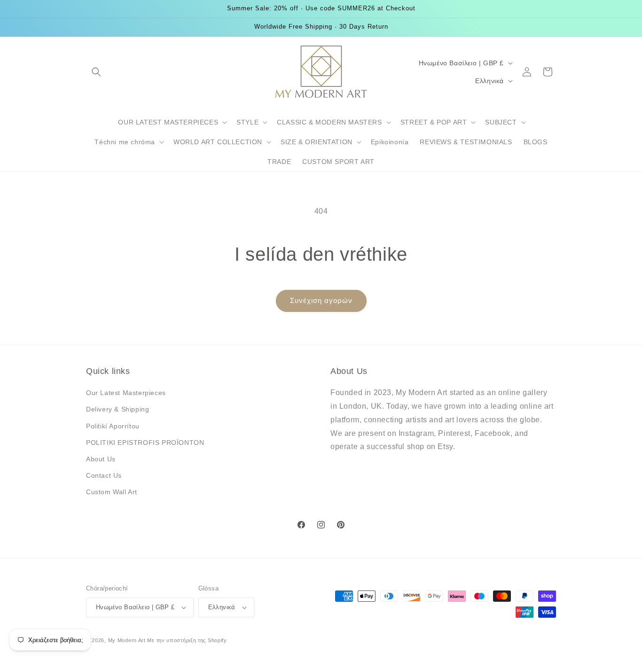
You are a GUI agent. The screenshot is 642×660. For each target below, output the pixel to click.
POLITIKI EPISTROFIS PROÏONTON (145, 442)
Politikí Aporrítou (113, 426)
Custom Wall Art (111, 492)
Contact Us (104, 475)
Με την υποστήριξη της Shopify (187, 640)
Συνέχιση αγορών (321, 300)
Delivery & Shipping (117, 409)
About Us (101, 459)
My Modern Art (127, 640)
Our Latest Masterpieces (126, 392)
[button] (96, 72)
